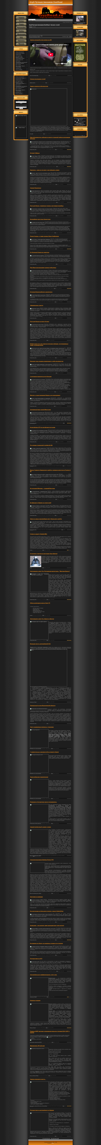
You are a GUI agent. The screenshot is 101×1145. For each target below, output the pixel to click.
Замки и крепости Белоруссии (39, 86)
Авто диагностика (19, 81)
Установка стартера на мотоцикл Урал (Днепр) (43, 553)
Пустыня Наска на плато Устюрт (39, 321)
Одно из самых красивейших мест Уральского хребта (46, 519)
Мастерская (18, 84)
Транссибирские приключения (39, 777)
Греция (66, 734)
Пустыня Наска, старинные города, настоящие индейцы (47, 205)
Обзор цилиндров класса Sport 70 (40, 603)
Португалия (68, 735)
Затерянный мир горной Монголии (40, 409)
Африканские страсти (36, 305)
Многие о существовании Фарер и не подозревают (45, 395)
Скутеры (31, 615)
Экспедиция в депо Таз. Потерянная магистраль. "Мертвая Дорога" (50, 571)
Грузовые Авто (18, 92)
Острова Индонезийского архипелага (41, 292)
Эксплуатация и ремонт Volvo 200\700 (36, 1042)
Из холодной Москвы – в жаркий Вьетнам (42, 488)
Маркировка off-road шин (37, 1045)
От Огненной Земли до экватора (39, 252)
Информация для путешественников (35, 748)
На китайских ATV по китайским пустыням (42, 427)
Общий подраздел (32, 82)
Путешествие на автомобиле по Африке (42, 1110)
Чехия (59, 736)
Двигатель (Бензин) (33, 1027)
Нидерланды (57, 735)
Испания (62, 734)
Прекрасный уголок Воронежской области (42, 705)
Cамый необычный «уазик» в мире (40, 827)
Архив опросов (82, 124)
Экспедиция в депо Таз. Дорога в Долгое (42, 619)
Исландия (58, 734)
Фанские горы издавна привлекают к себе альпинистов (46, 361)
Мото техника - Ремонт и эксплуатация (20, 90)
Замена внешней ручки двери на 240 (41, 40)
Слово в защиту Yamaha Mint (38, 534)
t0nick (49, 75)
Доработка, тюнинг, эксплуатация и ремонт (20, 83)
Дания (50, 734)
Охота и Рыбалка (19, 93)
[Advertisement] (50, 31)
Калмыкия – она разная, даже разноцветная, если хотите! (47, 925)
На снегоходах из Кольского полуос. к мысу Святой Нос (46, 911)
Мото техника (18, 88)
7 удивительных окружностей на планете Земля (44, 752)
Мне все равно (81, 122)
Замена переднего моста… (38, 1079)
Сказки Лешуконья (35, 188)
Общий (31, 567)
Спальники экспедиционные (80, 36)
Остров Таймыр (35, 153)
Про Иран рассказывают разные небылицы (43, 267)
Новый (80, 120)
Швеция (55, 736)
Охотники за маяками (36, 896)
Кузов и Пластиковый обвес (34, 75)
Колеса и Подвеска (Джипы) (34, 1075)
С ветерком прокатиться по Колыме (41, 376)
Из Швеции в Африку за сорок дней (40, 502)
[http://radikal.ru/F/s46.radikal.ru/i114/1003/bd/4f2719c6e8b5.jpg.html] (30, 1040)
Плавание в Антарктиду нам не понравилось (43, 802)
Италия (69, 734)
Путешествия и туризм (20, 78)
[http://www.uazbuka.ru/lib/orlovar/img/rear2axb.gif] (48, 686)
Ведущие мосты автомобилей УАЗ (40, 644)
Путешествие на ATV (36, 958)
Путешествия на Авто (33, 149)
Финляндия (51, 736)
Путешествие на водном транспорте (35, 823)
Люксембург (51, 735)
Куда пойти (31, 133)
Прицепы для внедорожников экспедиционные (79, 23)
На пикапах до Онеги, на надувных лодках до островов (46, 943)
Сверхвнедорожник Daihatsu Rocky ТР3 (42, 859)
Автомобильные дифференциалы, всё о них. (43, 974)
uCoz (53, 1143)
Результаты (77, 124)
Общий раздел (18, 79)
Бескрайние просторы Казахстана (40, 219)
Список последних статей (37, 79)
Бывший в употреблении (80, 121)
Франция (53, 734)
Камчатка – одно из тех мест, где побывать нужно (44, 170)
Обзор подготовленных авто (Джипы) (35, 855)
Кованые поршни (35, 1000)
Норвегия (63, 735)
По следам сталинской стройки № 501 (41, 445)
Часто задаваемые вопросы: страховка (42, 727)
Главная (30, 26)
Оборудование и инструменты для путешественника (21, 87)
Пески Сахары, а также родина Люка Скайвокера (44, 236)
